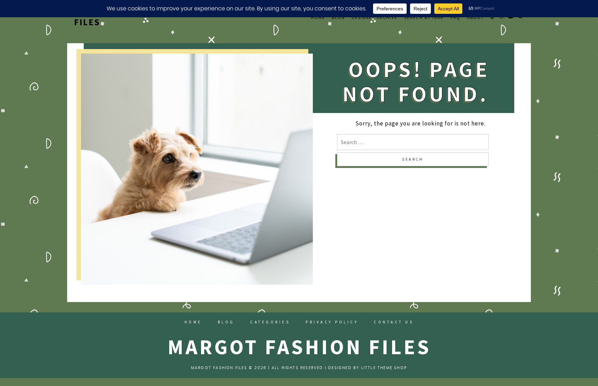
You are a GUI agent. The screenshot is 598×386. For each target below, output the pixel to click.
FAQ (455, 17)
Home (318, 17)
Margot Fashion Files (299, 347)
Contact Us (394, 322)
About (475, 17)
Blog (338, 17)
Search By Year (424, 17)
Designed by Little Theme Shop (367, 368)
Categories (270, 322)
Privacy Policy (332, 322)
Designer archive (374, 17)
